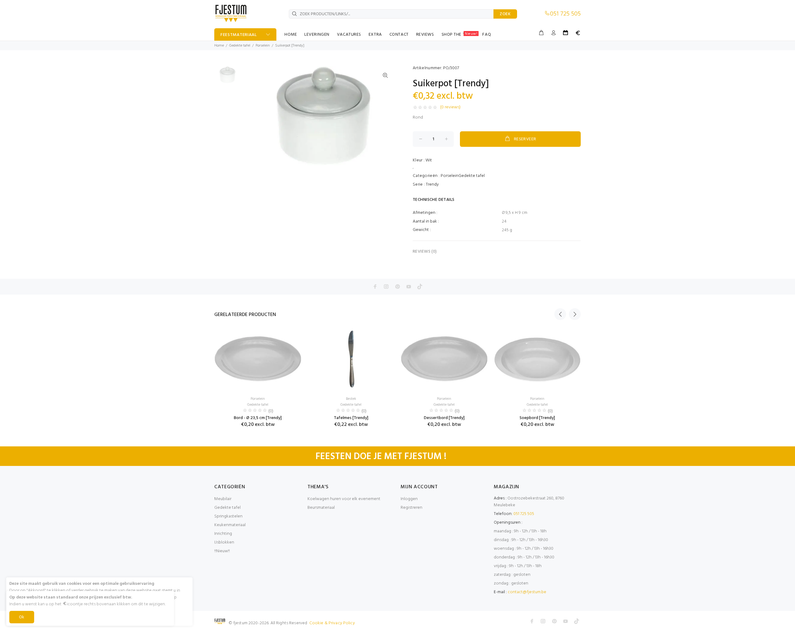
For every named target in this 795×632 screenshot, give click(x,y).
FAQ (486, 34)
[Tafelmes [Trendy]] (351, 360)
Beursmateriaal (321, 507)
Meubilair (222, 499)
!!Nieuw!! (222, 551)
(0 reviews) (450, 107)
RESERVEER (525, 139)
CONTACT (399, 34)
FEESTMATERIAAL (238, 34)
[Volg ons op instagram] (386, 286)
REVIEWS (425, 34)
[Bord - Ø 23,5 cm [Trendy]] (257, 360)
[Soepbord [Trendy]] (537, 360)
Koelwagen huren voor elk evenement (343, 499)
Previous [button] (560, 314)
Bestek (351, 399)
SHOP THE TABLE (460, 34)
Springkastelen (228, 516)
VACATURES (349, 34)
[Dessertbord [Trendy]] (444, 360)
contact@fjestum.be (527, 592)
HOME (290, 34)
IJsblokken (224, 542)
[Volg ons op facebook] (375, 286)
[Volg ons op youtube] (409, 286)
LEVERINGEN (316, 34)
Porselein (263, 46)
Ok (22, 617)
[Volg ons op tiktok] (420, 286)
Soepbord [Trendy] (537, 418)
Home (219, 46)
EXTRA (375, 34)
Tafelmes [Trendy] (351, 418)
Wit (428, 160)
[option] (226, 77)
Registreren (411, 507)
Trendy (432, 184)
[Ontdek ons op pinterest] (397, 286)
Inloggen (409, 499)
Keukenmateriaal (230, 525)
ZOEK (505, 14)
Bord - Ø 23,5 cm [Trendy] (258, 418)
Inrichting (223, 533)
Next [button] (575, 314)
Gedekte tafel (239, 46)
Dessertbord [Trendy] (444, 418)
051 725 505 (565, 14)
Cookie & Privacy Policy (332, 623)
